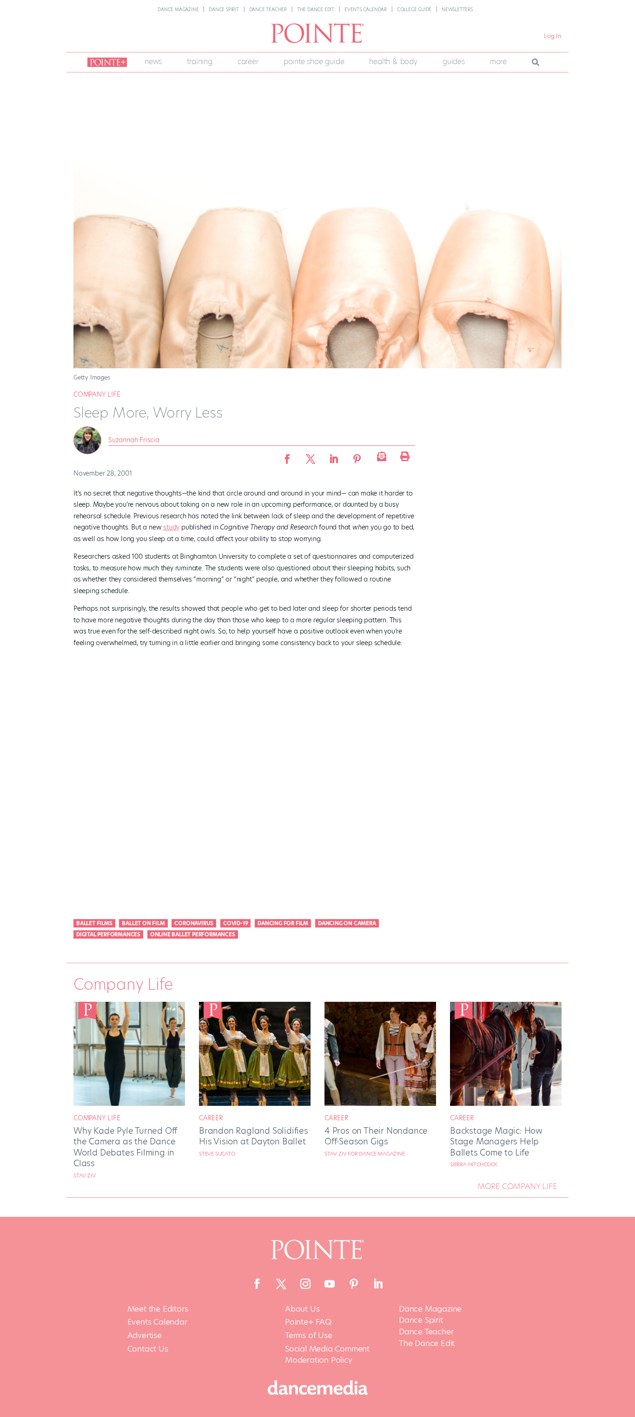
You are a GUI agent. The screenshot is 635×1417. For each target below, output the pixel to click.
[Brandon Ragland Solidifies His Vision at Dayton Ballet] (255, 1103)
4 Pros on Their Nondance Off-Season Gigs (376, 1136)
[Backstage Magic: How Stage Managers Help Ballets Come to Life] (506, 1103)
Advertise (144, 1335)
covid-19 (235, 923)
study (171, 527)
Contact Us (147, 1349)
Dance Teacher (268, 10)
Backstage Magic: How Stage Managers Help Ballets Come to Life (496, 1141)
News (153, 61)
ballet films (94, 923)
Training (199, 61)
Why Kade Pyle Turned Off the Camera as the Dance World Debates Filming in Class (125, 1147)
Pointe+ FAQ (308, 1322)
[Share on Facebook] (287, 456)
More (498, 61)
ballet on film (143, 923)
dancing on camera (347, 923)
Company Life (96, 394)
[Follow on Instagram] (305, 1283)
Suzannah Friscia (133, 439)
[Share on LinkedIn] (333, 456)
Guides (454, 61)
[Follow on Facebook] (257, 1283)
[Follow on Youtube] (329, 1283)
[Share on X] (310, 456)
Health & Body (393, 61)
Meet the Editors (157, 1309)
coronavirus (193, 923)
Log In (553, 36)
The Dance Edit (315, 10)
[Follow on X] (281, 1283)
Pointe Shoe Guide (314, 61)
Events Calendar (365, 10)
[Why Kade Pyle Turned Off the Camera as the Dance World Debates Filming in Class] (129, 1103)
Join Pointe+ (105, 62)
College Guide (414, 10)
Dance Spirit (224, 10)
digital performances (108, 934)
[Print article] (403, 456)
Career (248, 61)
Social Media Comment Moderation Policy (327, 1354)
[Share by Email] (380, 456)
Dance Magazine (178, 10)
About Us (302, 1309)
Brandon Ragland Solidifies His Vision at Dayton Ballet (253, 1136)
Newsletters (457, 10)
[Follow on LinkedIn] (378, 1283)
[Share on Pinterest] (357, 456)
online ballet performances (192, 934)
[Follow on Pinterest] (354, 1283)
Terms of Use (308, 1335)
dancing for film (283, 923)
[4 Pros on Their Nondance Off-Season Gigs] (380, 1103)
